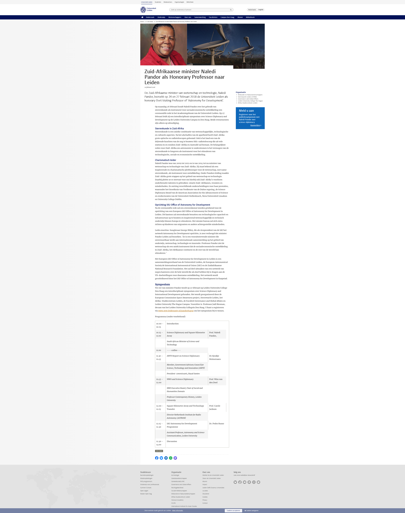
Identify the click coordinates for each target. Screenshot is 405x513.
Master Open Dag (146, 494)
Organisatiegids (179, 2)
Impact (204, 485)
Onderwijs (161, 17)
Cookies (204, 497)
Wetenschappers (174, 17)
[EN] (260, 9)
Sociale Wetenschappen (179, 491)
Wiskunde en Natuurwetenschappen (250, 95)
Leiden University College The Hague (250, 101)
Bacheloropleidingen (146, 475)
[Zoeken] (230, 9)
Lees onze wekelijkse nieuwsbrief (244, 475)
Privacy (204, 500)
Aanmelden (255, 125)
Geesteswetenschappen (179, 478)
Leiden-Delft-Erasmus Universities (213, 488)
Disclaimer (205, 494)
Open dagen (144, 491)
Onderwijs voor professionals (149, 485)
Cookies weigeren (252, 511)
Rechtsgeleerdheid (177, 488)
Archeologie (175, 475)
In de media (149, 21)
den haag (159, 451)
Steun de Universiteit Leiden (211, 478)
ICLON (173, 503)
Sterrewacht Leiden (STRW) (247, 97)
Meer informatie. (177, 511)
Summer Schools (145, 488)
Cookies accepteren (233, 511)
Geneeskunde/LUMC (178, 481)
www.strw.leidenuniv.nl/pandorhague (176, 311)
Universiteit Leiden (146, 2)
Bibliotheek (190, 2)
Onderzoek (150, 17)
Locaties (205, 491)
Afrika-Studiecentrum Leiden (247, 103)
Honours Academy (177, 500)
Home (142, 21)
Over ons (187, 17)
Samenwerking (200, 17)
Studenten (158, 2)
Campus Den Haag (227, 17)
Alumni (240, 17)
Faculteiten (213, 17)
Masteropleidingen (146, 478)
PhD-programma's (146, 481)
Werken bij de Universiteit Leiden (213, 475)
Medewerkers (168, 2)
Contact (205, 503)
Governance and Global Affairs (248, 99)
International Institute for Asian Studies (184, 506)
